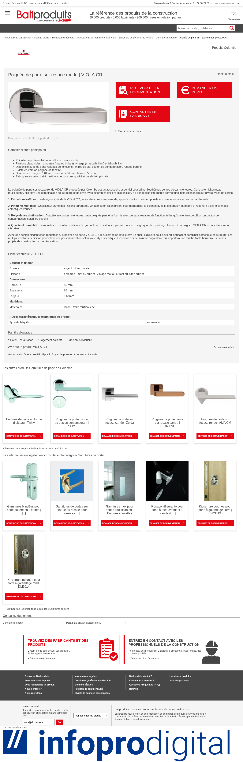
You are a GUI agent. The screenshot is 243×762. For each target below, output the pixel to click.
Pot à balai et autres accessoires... (83, 623)
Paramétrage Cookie (179, 680)
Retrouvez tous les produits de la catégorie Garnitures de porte (37, 609)
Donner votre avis (223, 347)
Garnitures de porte (130, 131)
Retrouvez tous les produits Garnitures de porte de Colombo (36, 448)
